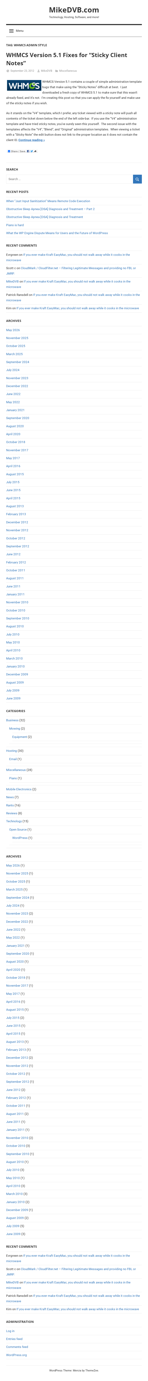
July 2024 (12, 370)
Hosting (11, 751)
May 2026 (13, 330)
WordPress (20, 838)
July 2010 (12, 634)
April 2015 (13, 498)
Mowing (14, 728)
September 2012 (17, 546)
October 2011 (15, 570)
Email (13, 759)
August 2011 (15, 578)
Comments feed (17, 1347)
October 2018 (15, 442)
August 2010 (15, 626)
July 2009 (12, 690)
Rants (10, 805)
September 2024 (17, 362)
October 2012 (15, 538)
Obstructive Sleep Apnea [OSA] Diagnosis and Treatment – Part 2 (50, 209)
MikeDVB (46, 70)
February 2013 (16, 514)
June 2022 (13, 394)
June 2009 (13, 698)
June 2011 (13, 586)
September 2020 (17, 418)
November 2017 (17, 450)
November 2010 (17, 602)
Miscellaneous (68, 70)
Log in (10, 1331)
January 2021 (15, 410)
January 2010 (15, 666)
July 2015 (12, 482)
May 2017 (13, 458)
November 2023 (17, 378)
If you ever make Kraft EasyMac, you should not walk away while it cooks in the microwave (77, 308)
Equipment (19, 737)
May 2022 (13, 402)
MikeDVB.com (74, 10)
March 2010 (14, 658)
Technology (14, 821)
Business (12, 720)
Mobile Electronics (19, 789)
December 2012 (17, 522)
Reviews (11, 813)
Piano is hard (15, 225)
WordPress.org (16, 1355)
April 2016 (13, 466)
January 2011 (15, 594)
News (10, 797)
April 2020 (13, 434)
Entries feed (14, 1339)
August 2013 (15, 506)
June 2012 (13, 554)
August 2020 (15, 426)
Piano (13, 778)
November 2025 (17, 338)
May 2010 (13, 642)
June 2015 (13, 490)
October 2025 (15, 346)
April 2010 (13, 650)
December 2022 (17, 386)
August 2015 (15, 474)
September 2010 (17, 618)
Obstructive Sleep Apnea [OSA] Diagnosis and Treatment (44, 217)
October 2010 (15, 610)
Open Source (18, 829)
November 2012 (17, 530)
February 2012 (16, 562)
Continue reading (30, 140)
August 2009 (15, 682)
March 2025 (14, 354)
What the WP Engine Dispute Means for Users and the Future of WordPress (57, 233)
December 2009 (17, 674)
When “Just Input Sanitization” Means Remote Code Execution (48, 201)
